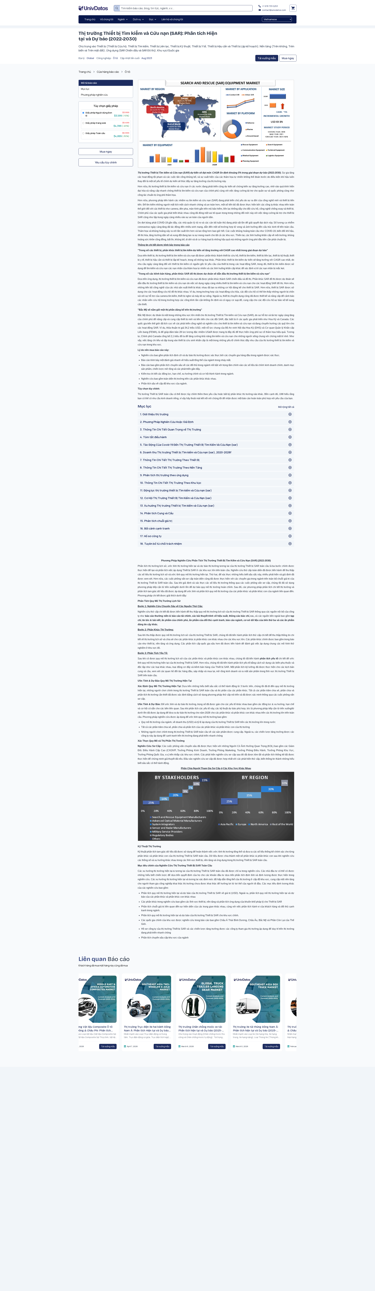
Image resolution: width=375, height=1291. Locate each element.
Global (90, 58)
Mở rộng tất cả (286, 407)
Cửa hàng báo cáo (108, 72)
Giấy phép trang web (95, 123)
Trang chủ (85, 72)
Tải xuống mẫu (267, 58)
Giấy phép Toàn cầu (95, 133)
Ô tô (115, 58)
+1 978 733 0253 (270, 6)
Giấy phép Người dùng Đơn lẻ (98, 114)
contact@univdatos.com (274, 10)
